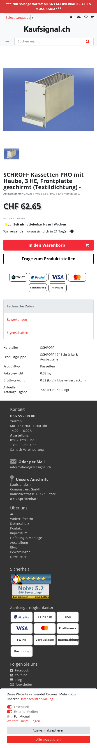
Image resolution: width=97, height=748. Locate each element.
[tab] (48, 306)
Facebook (21, 670)
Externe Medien (26, 711)
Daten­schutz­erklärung (36, 699)
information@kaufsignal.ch (30, 467)
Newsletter (18, 557)
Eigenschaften (17, 332)
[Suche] (87, 41)
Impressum (18, 533)
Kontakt (16, 528)
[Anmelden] (71, 17)
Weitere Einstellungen (23, 721)
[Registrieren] (79, 17)
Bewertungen (17, 319)
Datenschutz (19, 523)
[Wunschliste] (86, 17)
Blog (13, 547)
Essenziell (21, 707)
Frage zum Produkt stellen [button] (49, 258)
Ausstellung (19, 542)
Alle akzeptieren (48, 739)
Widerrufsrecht (21, 519)
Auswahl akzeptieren (48, 730)
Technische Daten (20, 306)
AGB (13, 514)
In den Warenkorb (46, 245)
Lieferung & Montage (26, 538)
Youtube (21, 675)
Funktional (22, 716)
